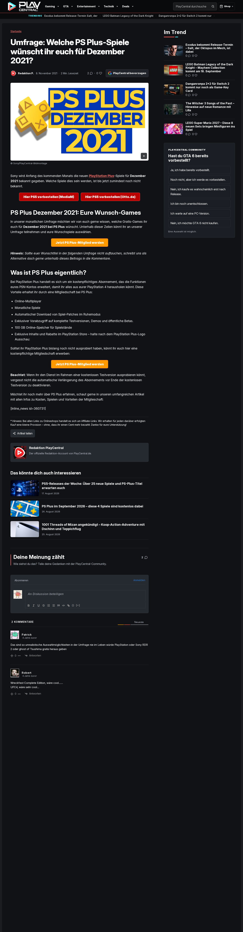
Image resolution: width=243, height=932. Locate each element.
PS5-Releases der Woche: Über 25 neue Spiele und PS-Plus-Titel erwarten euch (92, 486)
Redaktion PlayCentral (46, 448)
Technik (109, 6)
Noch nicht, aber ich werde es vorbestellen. (198, 179)
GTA (66, 6)
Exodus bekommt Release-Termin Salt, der (70, 15)
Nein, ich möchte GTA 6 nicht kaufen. (194, 223)
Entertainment (86, 6)
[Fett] (28, 605)
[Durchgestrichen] (43, 605)
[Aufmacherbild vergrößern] (79, 122)
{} (73, 605)
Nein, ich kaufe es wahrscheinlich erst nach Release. (198, 191)
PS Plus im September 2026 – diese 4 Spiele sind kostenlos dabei (92, 506)
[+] (78, 605)
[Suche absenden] (213, 6)
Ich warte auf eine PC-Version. (190, 213)
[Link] (68, 605)
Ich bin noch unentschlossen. (189, 203)
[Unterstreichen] (38, 605)
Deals (125, 6)
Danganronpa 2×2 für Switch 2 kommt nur (185, 15)
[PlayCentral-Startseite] (24, 6)
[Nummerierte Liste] (48, 605)
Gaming (50, 6)
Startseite (16, 31)
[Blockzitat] (58, 605)
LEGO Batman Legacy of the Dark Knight (128, 15)
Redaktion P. (26, 73)
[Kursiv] (33, 605)
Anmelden (139, 580)
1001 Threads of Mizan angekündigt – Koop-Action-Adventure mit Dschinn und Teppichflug (93, 527)
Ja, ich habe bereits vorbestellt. (190, 170)
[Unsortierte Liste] (53, 605)
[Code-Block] (63, 605)
